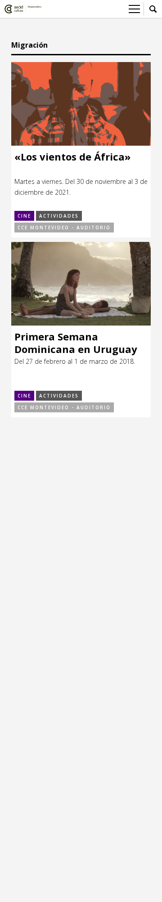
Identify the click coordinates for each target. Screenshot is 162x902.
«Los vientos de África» (72, 156)
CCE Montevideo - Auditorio (64, 227)
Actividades (59, 216)
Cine (24, 216)
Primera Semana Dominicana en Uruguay (75, 343)
